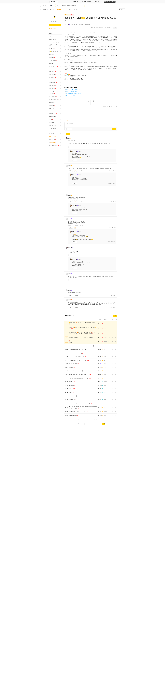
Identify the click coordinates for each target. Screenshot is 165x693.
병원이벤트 (52, 9)
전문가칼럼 (76, 9)
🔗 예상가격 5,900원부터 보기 (70, 91)
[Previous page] (78, 420)
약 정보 (70, 9)
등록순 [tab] (76, 133)
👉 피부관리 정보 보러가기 (69, 95)
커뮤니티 (59, 9)
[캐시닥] (43, 6)
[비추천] (72, 147)
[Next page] (103, 420)
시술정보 (64, 9)
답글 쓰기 (80, 147)
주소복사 (115, 27)
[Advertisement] (90, 115)
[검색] (83, 6)
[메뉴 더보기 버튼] (116, 18)
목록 (115, 110)
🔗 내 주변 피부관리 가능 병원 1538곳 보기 (73, 93)
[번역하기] (115, 18)
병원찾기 (45, 9)
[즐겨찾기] (73, 315)
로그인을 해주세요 (55, 24)
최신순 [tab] (72, 133)
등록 (114, 128)
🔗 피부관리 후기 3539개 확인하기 (71, 89)
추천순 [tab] (68, 133)
